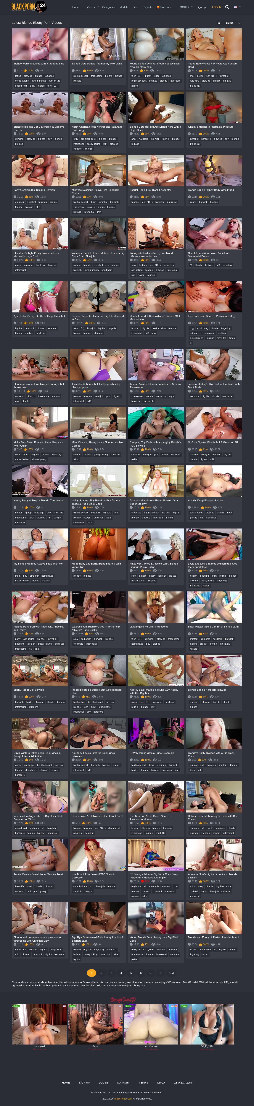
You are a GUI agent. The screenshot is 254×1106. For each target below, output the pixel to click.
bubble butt (79, 702)
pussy (148, 76)
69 (191, 265)
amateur (49, 76)
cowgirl (89, 148)
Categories (108, 7)
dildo (192, 770)
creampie (136, 512)
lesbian (143, 265)
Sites (135, 7)
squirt (210, 828)
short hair (107, 270)
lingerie (112, 328)
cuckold (194, 891)
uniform (56, 396)
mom (17, 576)
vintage (193, 649)
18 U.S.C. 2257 (183, 1082)
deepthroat (21, 86)
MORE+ (184, 7)
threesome (97, 76)
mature (91, 207)
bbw (38, 207)
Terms (143, 1082)
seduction (168, 265)
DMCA (161, 1082)
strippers (98, 333)
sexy (133, 265)
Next (171, 973)
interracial (175, 81)
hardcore (194, 81)
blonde (39, 76)
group (28, 512)
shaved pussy (39, 459)
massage (39, 512)
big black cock (81, 76)
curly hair (52, 639)
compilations (22, 81)
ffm (49, 517)
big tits (108, 76)
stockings (211, 517)
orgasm (151, 275)
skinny (193, 202)
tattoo (18, 76)
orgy (75, 139)
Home (75, 7)
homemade (47, 576)
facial (32, 86)
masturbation (159, 328)
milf (105, 144)
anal (192, 76)
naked (41, 86)
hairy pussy (196, 333)
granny (193, 517)
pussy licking (94, 144)
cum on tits (54, 81)
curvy (94, 707)
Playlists (147, 7)
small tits (221, 338)
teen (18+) (52, 86)
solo (200, 770)
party (18, 639)
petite (200, 76)
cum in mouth (39, 81)
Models (124, 7)
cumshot (224, 76)
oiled (157, 76)
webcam (174, 954)
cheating (56, 454)
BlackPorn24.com (123, 1098)
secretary (227, 265)
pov (50, 139)
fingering (226, 328)
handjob (99, 396)
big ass (77, 81)
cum (214, 576)
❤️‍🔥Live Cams (164, 7)
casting (29, 333)
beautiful (205, 576)
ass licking (137, 270)
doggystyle (105, 707)
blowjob (28, 76)
